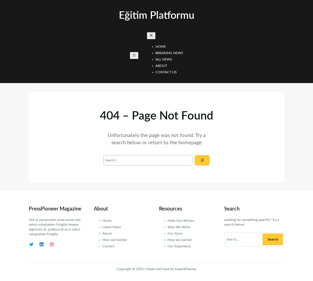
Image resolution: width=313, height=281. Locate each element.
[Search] (202, 160)
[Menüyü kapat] (151, 35)
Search (273, 239)
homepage (190, 142)
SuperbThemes (186, 269)
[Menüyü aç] (134, 55)
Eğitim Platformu (156, 15)
